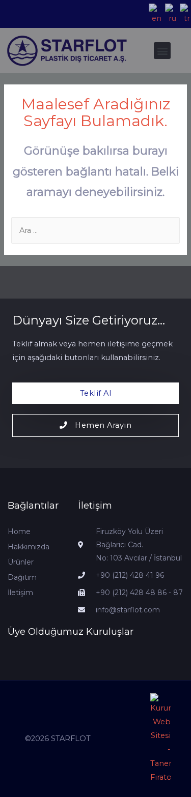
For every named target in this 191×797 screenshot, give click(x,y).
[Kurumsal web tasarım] (160, 738)
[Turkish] (184, 14)
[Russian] (169, 14)
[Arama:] (95, 230)
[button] (162, 50)
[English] (154, 14)
